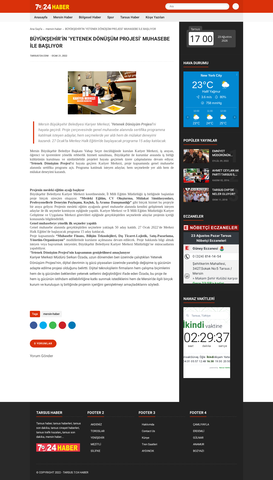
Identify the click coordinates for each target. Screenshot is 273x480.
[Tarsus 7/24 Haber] (52, 9)
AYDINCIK (148, 450)
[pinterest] (62, 325)
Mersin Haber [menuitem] (63, 17)
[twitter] (43, 325)
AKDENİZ (96, 424)
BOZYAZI (198, 450)
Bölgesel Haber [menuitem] (90, 17)
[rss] (234, 473)
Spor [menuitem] (110, 17)
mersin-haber (54, 29)
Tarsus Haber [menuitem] (129, 17)
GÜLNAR (198, 437)
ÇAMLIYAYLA (201, 424)
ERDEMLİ (198, 431)
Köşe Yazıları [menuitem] (155, 17)
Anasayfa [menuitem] (40, 17)
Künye (145, 437)
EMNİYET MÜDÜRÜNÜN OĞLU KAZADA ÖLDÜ (222, 153)
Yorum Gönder (41, 356)
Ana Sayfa (36, 29)
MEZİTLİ (96, 444)
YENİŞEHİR (97, 437)
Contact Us (148, 431)
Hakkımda (148, 424)
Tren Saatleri (149, 444)
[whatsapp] (53, 325)
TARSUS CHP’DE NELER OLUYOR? (223, 192)
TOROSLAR (98, 431)
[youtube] (228, 473)
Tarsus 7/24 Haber (75, 472)
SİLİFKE (95, 450)
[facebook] (33, 325)
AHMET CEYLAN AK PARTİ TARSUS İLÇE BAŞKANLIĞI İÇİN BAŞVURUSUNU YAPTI (225, 173)
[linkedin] (72, 325)
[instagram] (223, 473)
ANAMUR (198, 444)
